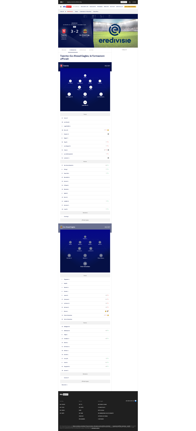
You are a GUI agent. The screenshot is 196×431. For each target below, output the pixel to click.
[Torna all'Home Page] (67, 7)
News (76, 11)
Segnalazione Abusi (95, 428)
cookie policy (101, 407)
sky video (62, 410)
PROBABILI (100, 6)
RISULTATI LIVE (84, 6)
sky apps (81, 407)
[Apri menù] (60, 7)
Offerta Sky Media (102, 416)
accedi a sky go (130, 400)
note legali (101, 410)
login (134, 2)
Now (80, 410)
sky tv (80, 404)
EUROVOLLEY (119, 6)
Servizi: (80, 401)
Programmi (82, 419)
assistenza (124, 426)
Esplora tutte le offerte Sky (74, 2)
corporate (101, 419)
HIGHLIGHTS (93, 6)
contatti (128, 426)
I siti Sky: (62, 401)
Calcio (62, 11)
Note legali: (100, 401)
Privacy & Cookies (89, 426)
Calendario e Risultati (85, 11)
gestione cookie (102, 404)
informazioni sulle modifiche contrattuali (101, 426)
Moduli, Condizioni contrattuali (79, 426)
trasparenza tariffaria (117, 426)
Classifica (95, 11)
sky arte (62, 413)
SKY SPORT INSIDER (130, 6)
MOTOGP (112, 6)
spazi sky (81, 416)
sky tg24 (62, 407)
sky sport (62, 404)
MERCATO (106, 6)
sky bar (81, 413)
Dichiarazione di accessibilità (105, 413)
